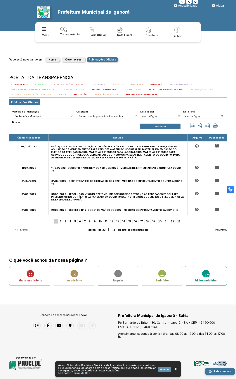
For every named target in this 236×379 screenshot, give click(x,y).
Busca (16, 122)
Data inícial (147, 111)
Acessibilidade (187, 5)
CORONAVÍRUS (19, 84)
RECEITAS (118, 84)
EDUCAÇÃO (80, 94)
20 (160, 221)
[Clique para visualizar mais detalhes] (217, 146)
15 (129, 221)
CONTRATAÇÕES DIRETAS (69, 84)
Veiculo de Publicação (25, 111)
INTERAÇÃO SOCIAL (202, 89)
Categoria (82, 111)
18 (147, 221)
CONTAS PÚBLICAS (73, 89)
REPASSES (156, 84)
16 (135, 221)
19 (153, 221)
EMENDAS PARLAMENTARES (141, 94)
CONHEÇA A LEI (132, 89)
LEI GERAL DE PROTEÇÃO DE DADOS (31, 94)
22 (172, 221)
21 (166, 221)
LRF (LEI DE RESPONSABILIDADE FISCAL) (33, 89)
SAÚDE (63, 94)
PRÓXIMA (221, 229)
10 (100, 221)
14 (123, 221)
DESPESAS (137, 84)
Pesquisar (160, 126)
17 (141, 221)
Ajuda (219, 5)
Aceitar (164, 369)
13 (117, 221)
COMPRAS (41, 84)
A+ (196, 2)
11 (106, 221)
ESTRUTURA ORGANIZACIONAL (166, 89)
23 (179, 221)
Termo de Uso (81, 373)
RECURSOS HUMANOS (104, 89)
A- (182, 2)
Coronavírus (73, 59)
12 (111, 221)
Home (52, 59)
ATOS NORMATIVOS (180, 84)
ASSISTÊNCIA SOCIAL (106, 94)
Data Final (189, 111)
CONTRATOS (98, 84)
